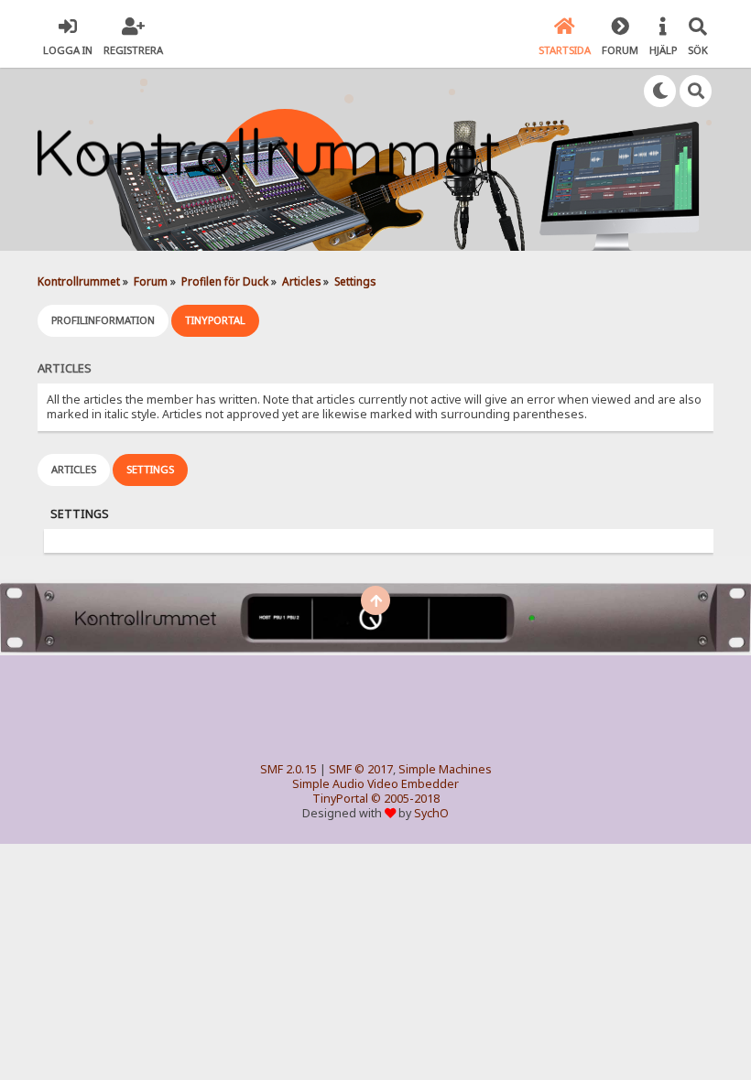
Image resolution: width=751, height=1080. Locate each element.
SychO (431, 813)
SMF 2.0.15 (288, 769)
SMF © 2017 (361, 769)
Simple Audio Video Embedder (375, 784)
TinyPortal (340, 798)
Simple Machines (445, 769)
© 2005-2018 (405, 798)
